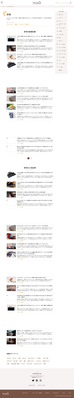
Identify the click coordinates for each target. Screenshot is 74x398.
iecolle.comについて (25, 392)
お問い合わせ (47, 392)
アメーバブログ (42, 385)
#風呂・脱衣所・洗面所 (15, 363)
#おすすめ (9, 358)
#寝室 (45, 363)
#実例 (25, 361)
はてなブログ (32, 385)
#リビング (23, 363)
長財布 (16, 24)
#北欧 (21, 361)
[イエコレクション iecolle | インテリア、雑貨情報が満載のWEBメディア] (37, 2)
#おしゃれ (24, 358)
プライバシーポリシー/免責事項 (37, 392)
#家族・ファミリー (31, 361)
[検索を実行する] (70, 3)
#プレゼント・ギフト (38, 363)
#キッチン (14, 358)
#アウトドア (9, 361)
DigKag (70, 392)
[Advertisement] (30, 79)
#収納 (19, 358)
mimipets (63, 392)
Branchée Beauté (55, 392)
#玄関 (8, 363)
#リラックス (38, 361)
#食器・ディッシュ (46, 361)
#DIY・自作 (15, 361)
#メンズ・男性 (45, 358)
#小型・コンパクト (31, 358)
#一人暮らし (39, 358)
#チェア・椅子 (29, 363)
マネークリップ (10, 24)
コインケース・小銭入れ (24, 24)
